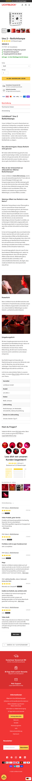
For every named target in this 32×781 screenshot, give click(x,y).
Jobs (16, 728)
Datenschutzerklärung (16, 731)
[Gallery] (16, 21)
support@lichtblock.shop (9, 436)
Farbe (3, 63)
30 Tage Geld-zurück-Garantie (16, 711)
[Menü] (29, 5)
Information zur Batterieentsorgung (16, 709)
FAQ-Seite (18, 432)
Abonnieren (24, 747)
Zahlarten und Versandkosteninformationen (16, 701)
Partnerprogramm (16, 725)
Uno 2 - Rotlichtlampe (12, 508)
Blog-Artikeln (15, 374)
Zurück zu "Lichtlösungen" (17, 645)
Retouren (16, 720)
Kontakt (16, 723)
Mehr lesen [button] (6, 528)
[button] (6, 41)
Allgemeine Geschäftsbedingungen (16, 698)
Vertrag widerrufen (16, 716)
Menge (3, 70)
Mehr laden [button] (16, 634)
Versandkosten (13, 47)
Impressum (16, 734)
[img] (6, 511)
